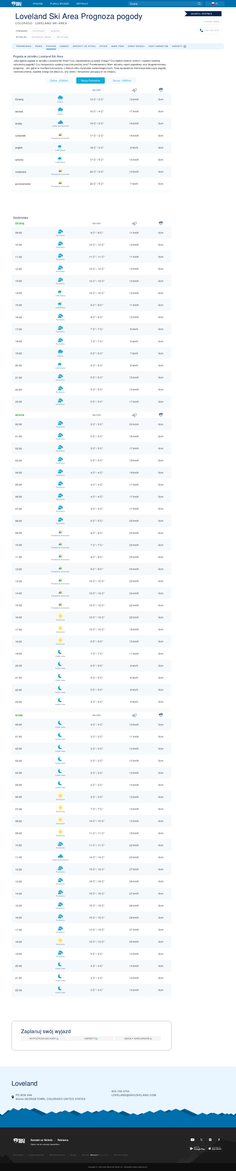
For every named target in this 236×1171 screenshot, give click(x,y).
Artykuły (82, 3)
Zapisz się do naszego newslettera (45, 1144)
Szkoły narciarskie (136, 1038)
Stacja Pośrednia (90, 80)
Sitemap (73, 1155)
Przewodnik (23, 46)
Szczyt (122, 80)
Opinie (104, 46)
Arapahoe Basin (41, 37)
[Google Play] (197, 1148)
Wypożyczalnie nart (43, 1038)
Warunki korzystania (57, 1155)
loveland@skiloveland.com (134, 1095)
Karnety (177, 46)
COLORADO (23, 23)
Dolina (59, 80)
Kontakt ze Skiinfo (42, 1140)
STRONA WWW (211, 21)
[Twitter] (201, 1139)
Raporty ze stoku (84, 46)
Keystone (63, 37)
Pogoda (38, 3)
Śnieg (38, 46)
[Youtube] (192, 1139)
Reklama (63, 1140)
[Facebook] (219, 1139)
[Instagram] (210, 1139)
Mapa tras (117, 46)
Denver (55, 31)
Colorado (39, 31)
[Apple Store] (215, 1148)
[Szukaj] (199, 3)
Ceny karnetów (158, 46)
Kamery (64, 46)
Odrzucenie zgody (121, 1155)
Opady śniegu (136, 46)
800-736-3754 (212, 30)
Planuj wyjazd (59, 3)
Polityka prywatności (36, 1155)
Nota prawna (18, 1155)
